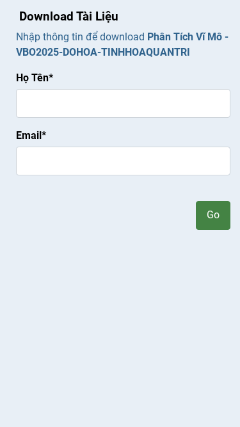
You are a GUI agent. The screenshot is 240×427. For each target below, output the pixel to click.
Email (31, 135)
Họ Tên (34, 78)
